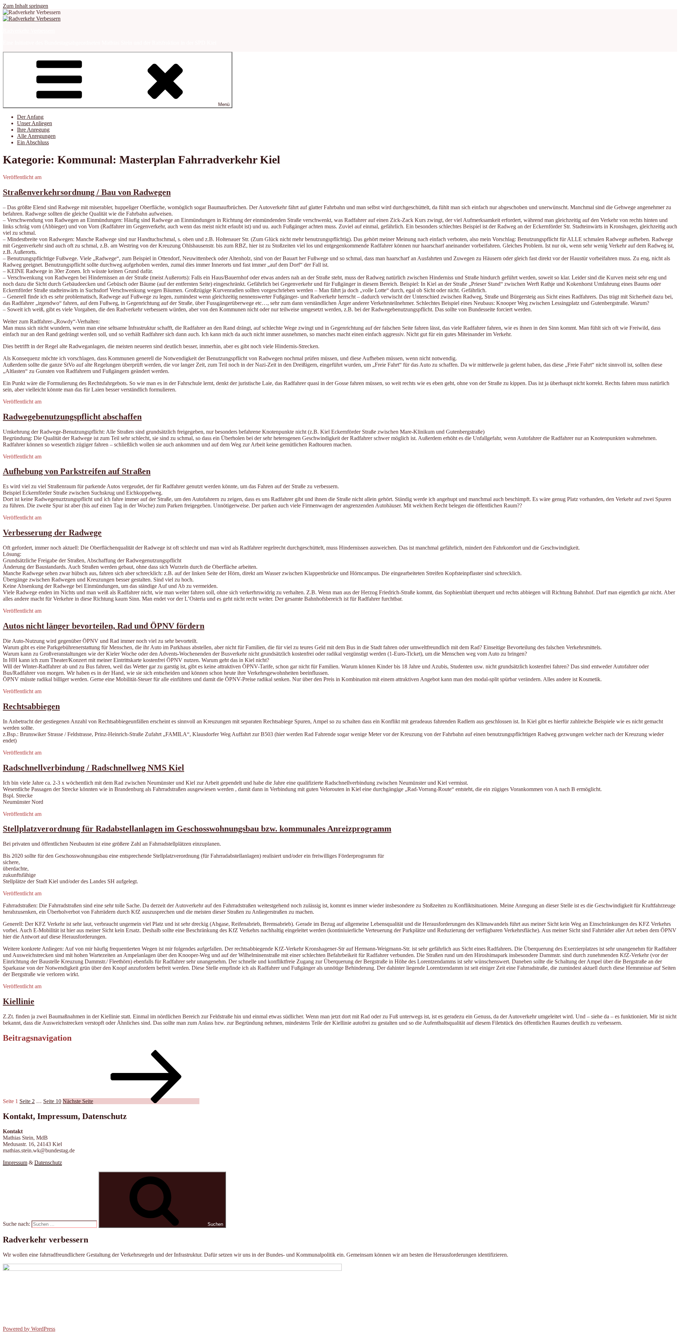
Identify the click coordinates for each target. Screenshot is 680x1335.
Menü (224, 104)
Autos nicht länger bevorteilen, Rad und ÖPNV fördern (103, 625)
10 (52, 1101)
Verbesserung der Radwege (52, 532)
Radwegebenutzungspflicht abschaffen (72, 416)
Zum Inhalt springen (25, 6)
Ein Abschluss (33, 142)
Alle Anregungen (36, 136)
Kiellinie (18, 1001)
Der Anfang (30, 117)
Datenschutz (48, 1162)
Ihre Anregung (33, 130)
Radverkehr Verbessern (29, 31)
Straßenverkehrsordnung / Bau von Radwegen (87, 192)
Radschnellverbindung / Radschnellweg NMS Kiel (93, 767)
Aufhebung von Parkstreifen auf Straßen (77, 471)
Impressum (15, 1162)
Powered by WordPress (29, 1329)
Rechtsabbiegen (31, 706)
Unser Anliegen (34, 123)
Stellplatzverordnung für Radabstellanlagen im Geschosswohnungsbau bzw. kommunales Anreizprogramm (197, 828)
